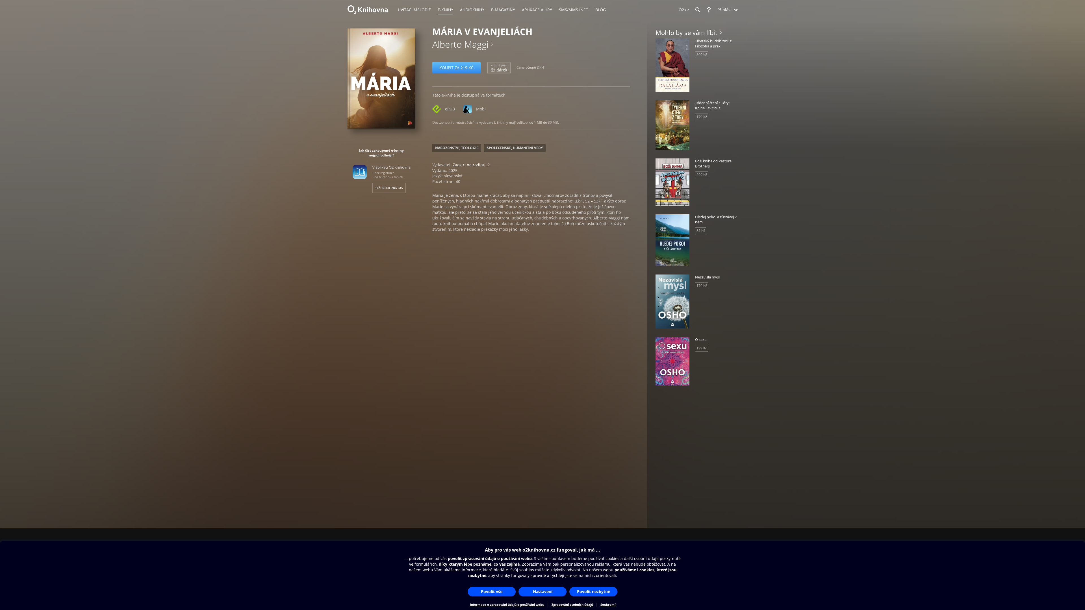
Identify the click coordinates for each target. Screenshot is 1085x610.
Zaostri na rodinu (469, 164)
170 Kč (701, 285)
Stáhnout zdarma (389, 188)
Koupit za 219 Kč (456, 67)
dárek (499, 68)
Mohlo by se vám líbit (686, 32)
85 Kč (700, 230)
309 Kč (701, 54)
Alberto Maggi (460, 44)
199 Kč (701, 348)
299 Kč (701, 174)
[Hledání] (697, 10)
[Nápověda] (709, 10)
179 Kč (701, 116)
